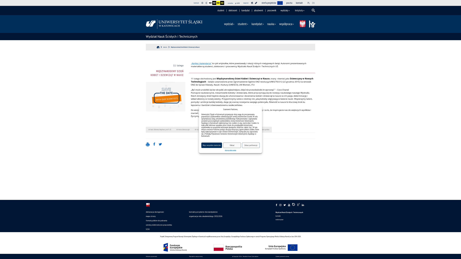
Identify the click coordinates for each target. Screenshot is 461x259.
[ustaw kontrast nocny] (206, 3)
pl (309, 3)
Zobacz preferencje (250, 145)
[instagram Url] (280, 205)
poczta (289, 2)
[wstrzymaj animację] (252, 3)
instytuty (299, 10)
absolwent (258, 10)
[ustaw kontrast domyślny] (202, 3)
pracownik (271, 10)
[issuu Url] (293, 205)
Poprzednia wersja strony (196, 256)
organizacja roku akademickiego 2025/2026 (205, 216)
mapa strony (151, 216)
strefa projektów (269, 2)
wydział (228, 24)
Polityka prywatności (151, 256)
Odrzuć (232, 145)
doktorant (233, 10)
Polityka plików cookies (230, 150)
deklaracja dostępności (155, 212)
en (313, 3)
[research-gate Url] (298, 205)
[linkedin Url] (303, 205)
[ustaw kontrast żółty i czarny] (222, 3)
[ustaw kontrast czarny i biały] (210, 3)
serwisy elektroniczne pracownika (159, 225)
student (220, 10)
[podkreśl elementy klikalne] (256, 3)
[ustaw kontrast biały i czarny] (214, 3)
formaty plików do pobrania (156, 220)
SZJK (148, 229)
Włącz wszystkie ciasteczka (212, 145)
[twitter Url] (285, 205)
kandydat (246, 10)
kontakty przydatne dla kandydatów (203, 212)
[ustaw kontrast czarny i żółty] (218, 3)
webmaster (280, 219)
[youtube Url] (289, 205)
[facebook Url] (276, 205)
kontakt (299, 2)
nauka (270, 24)
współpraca (285, 24)
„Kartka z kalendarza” (201, 63)
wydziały (284, 10)
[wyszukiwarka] (313, 10)
